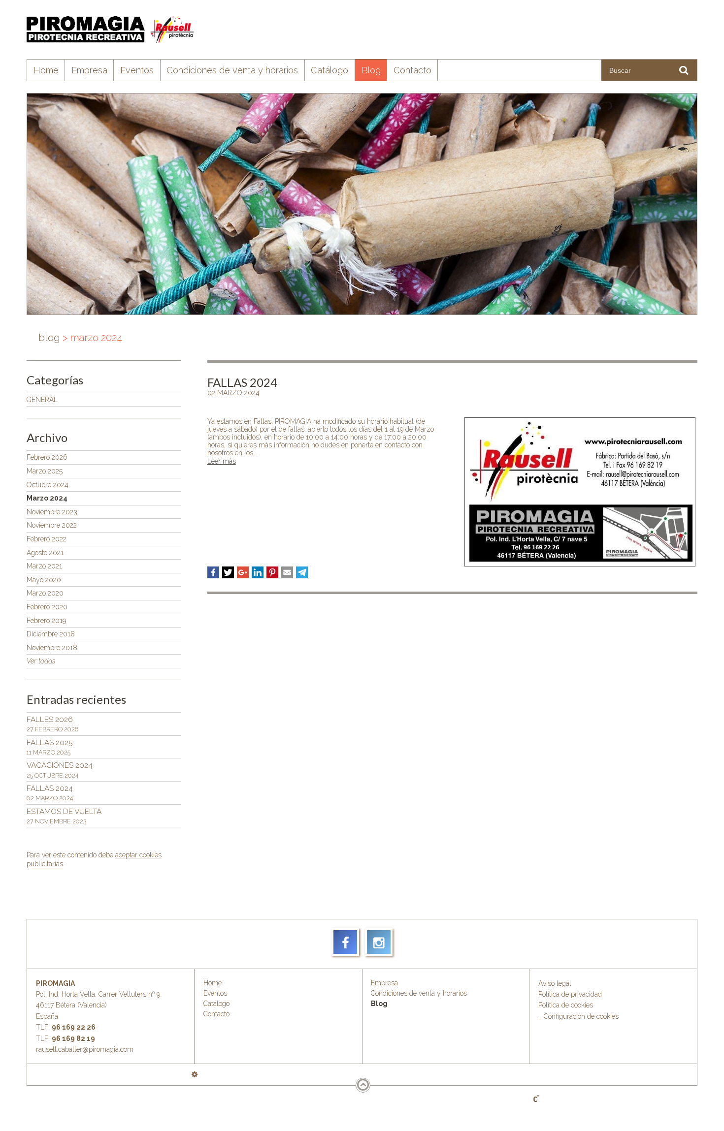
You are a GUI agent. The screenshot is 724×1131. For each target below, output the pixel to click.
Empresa (89, 70)
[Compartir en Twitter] (228, 572)
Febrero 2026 (47, 457)
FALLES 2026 (52, 724)
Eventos (137, 70)
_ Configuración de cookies (578, 1016)
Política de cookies (565, 1005)
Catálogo (329, 70)
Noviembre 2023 (52, 512)
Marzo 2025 (45, 471)
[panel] (194, 1074)
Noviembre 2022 (52, 525)
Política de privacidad (570, 994)
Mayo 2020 (44, 580)
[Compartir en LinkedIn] (257, 572)
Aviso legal (554, 983)
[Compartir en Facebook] (213, 572)
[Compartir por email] (287, 572)
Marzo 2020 (45, 593)
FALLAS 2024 (50, 793)
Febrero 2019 (46, 621)
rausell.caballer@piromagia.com (84, 1049)
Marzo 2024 (47, 498)
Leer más (221, 461)
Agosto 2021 (45, 553)
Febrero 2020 (47, 607)
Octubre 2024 (47, 485)
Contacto (412, 70)
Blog (371, 70)
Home (46, 70)
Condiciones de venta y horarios (232, 70)
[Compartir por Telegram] (302, 572)
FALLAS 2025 (49, 747)
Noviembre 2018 (52, 648)
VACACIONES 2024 (60, 770)
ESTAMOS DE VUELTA (64, 816)
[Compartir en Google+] (243, 572)
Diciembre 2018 (51, 634)
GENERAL (42, 400)
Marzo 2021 (44, 566)
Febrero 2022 (46, 539)
